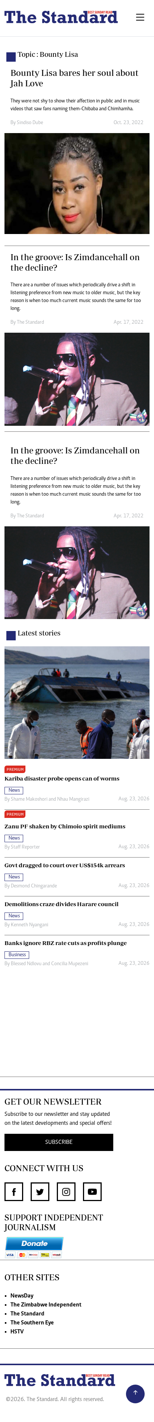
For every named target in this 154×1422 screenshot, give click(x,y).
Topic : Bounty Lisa (48, 54)
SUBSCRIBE (59, 1142)
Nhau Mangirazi (73, 799)
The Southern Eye (32, 1323)
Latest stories (39, 633)
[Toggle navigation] (140, 18)
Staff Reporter (25, 847)
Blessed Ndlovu (26, 964)
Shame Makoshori (29, 799)
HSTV (17, 1332)
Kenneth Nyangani (29, 925)
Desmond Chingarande (34, 886)
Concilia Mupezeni (69, 964)
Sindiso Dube (30, 123)
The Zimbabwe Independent (45, 1305)
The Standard (27, 1314)
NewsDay (21, 1296)
